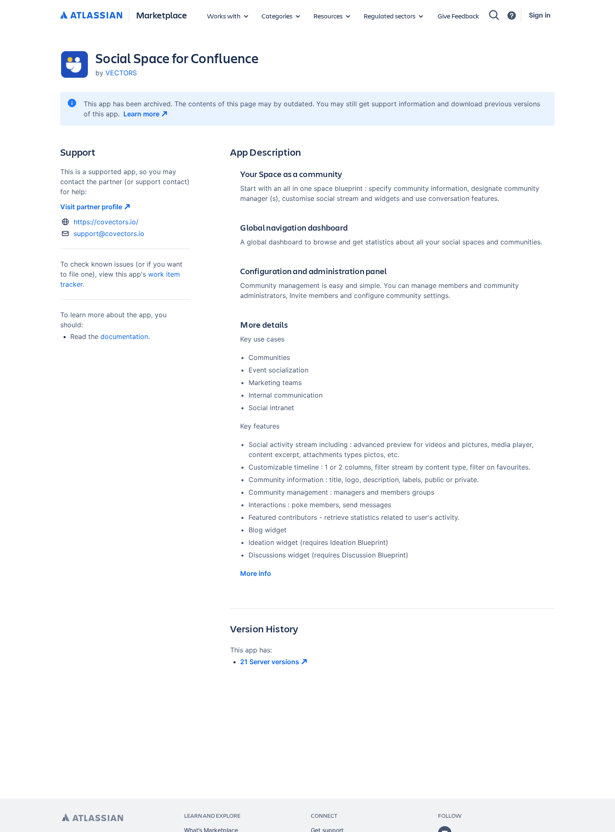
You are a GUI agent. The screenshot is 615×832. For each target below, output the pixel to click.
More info (255, 573)
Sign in (540, 15)
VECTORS (121, 73)
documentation (124, 336)
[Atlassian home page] (92, 817)
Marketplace (161, 15)
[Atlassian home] (91, 15)
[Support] (512, 15)
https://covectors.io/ (106, 222)
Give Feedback (458, 15)
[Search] (494, 15)
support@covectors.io (109, 233)
